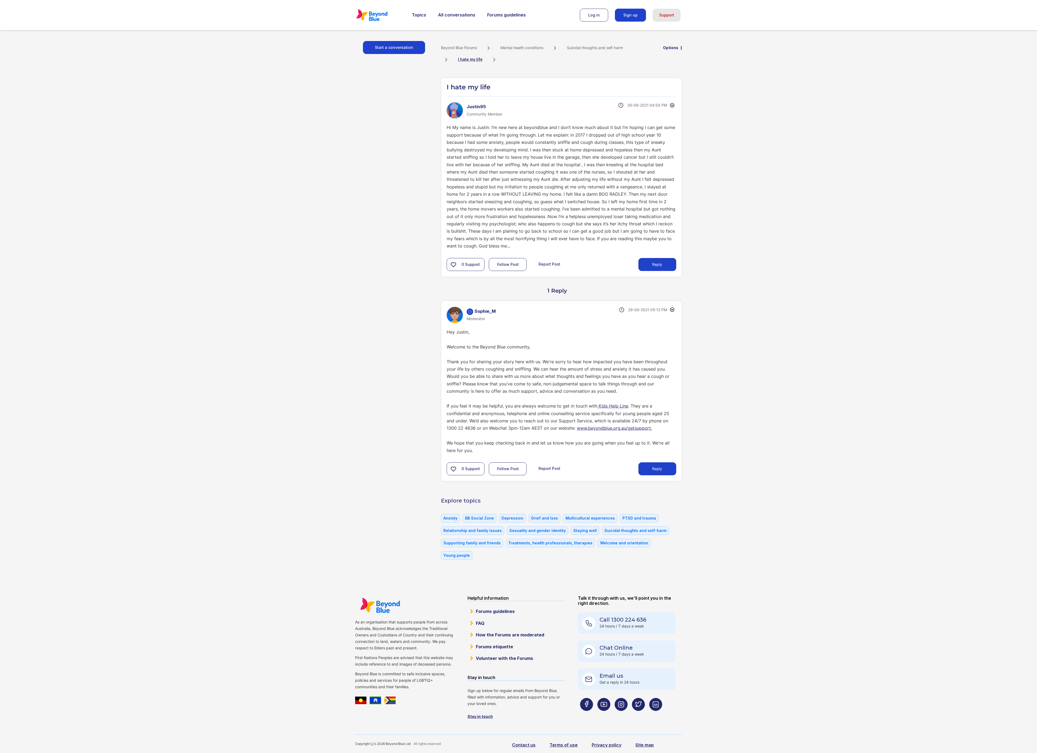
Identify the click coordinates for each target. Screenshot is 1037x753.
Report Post (549, 264)
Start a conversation (394, 47)
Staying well (585, 530)
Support (666, 15)
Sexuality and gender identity (537, 530)
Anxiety (450, 518)
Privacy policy (606, 745)
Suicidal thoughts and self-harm (595, 47)
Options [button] (670, 47)
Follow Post (508, 264)
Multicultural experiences (590, 518)
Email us (611, 676)
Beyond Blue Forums (379, 15)
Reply (657, 264)
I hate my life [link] (470, 59)
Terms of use (564, 745)
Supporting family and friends (472, 543)
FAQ (480, 623)
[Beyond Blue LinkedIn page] (655, 715)
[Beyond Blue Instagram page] (621, 715)
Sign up (630, 15)
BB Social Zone (479, 518)
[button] (453, 264)
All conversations (456, 15)
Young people (456, 555)
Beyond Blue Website (380, 605)
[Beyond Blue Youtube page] (603, 715)
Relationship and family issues (472, 530)
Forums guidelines (506, 15)
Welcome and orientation (624, 543)
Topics (419, 15)
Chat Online (616, 648)
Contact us (524, 745)
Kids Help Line (612, 406)
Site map (644, 745)
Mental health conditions (521, 47)
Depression (512, 518)
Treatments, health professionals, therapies (550, 543)
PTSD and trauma (639, 518)
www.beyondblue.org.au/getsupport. (614, 428)
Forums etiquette (494, 646)
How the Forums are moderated (510, 634)
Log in (594, 15)
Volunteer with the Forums (504, 658)
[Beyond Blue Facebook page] (586, 715)
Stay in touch (480, 716)
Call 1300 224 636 (623, 619)
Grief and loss (544, 518)
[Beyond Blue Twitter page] (638, 715)
